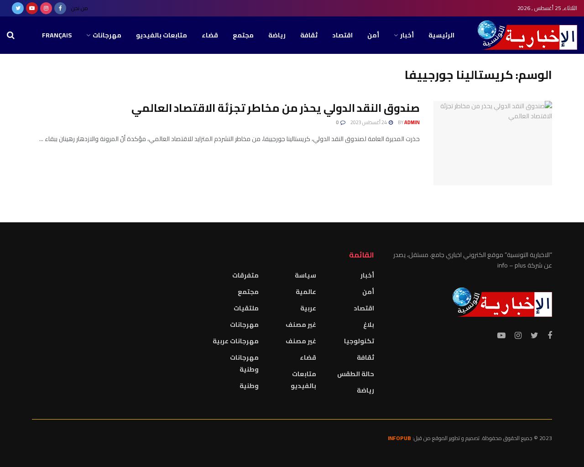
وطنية (249, 386)
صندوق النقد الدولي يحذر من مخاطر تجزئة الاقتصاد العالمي (275, 108)
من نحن (79, 8)
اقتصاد (342, 35)
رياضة (277, 35)
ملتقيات (246, 308)
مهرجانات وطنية (244, 363)
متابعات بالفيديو (161, 35)
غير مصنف (301, 325)
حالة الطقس (355, 374)
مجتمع (243, 35)
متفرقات (245, 275)
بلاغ (368, 325)
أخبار (407, 35)
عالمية (306, 292)
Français (57, 35)
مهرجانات (107, 35)
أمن (373, 35)
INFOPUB (399, 438)
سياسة (305, 275)
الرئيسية (441, 35)
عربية (308, 308)
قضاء (210, 35)
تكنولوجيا (359, 341)
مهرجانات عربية (236, 341)
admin (412, 122)
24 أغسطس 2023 (369, 122)
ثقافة (309, 35)
